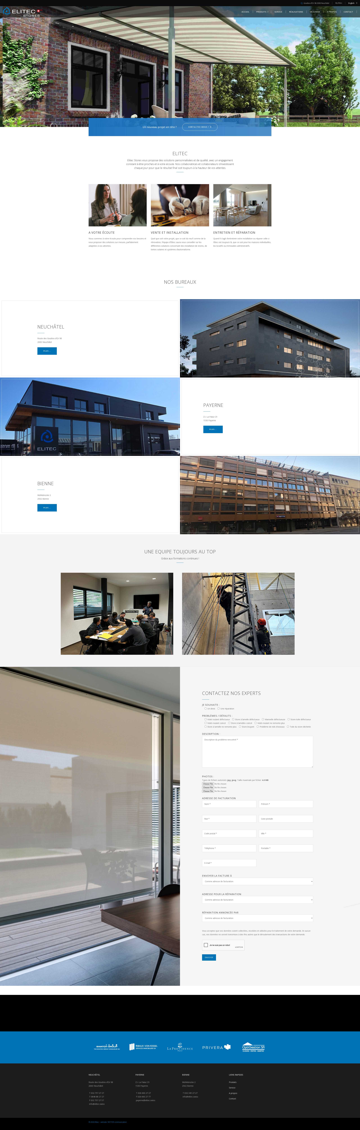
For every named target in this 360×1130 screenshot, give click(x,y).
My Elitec (338, 3)
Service (232, 1087)
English (351, 3)
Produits (233, 1082)
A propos (233, 1093)
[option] (92, 1047)
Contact (232, 1098)
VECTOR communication (117, 1122)
